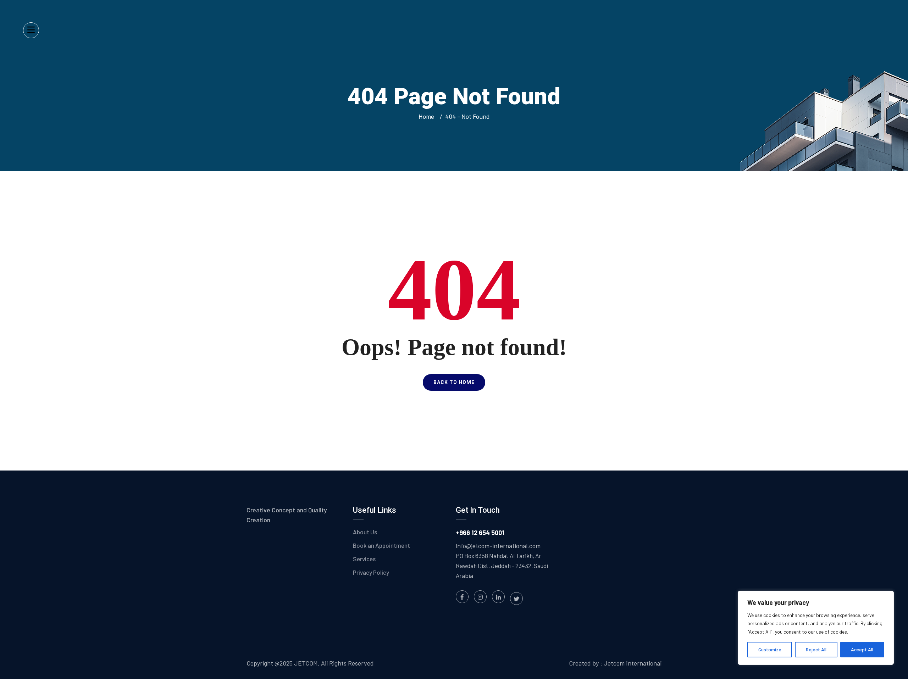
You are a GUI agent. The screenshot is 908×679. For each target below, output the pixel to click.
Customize (769, 649)
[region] (816, 628)
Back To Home (454, 382)
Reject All (816, 649)
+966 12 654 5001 (480, 532)
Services (364, 558)
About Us (365, 531)
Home (428, 116)
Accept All (862, 649)
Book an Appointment (381, 545)
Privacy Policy (371, 572)
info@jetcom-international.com (498, 546)
